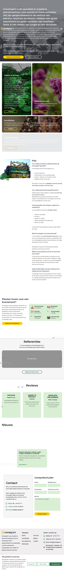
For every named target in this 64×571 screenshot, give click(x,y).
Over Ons (36, 535)
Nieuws (35, 538)
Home (23, 535)
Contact (35, 541)
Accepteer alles (56, 564)
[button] (61, 28)
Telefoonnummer (53, 489)
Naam (36, 482)
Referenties (25, 544)
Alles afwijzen (43, 564)
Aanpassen (31, 564)
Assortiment (25, 538)
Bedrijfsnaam (52, 482)
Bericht (36, 496)
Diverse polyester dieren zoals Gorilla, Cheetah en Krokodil (30, 452)
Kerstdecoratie (32, 359)
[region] (32, 562)
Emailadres (38, 489)
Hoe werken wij (26, 541)
